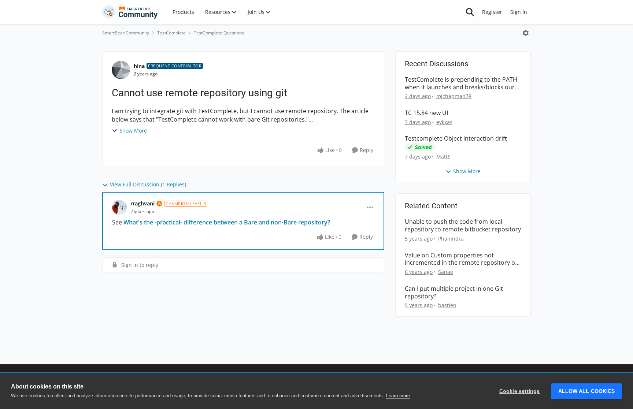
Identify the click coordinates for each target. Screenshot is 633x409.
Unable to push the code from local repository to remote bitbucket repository (463, 225)
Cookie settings (519, 391)
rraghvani (142, 203)
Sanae (445, 271)
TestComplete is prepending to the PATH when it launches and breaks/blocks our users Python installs (461, 83)
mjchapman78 (453, 96)
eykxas (444, 122)
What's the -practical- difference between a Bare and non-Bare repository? (226, 222)
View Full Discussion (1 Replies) (148, 184)
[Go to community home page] (130, 12)
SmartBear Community (125, 33)
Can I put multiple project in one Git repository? (454, 292)
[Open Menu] (526, 33)
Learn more (398, 395)
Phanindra (451, 238)
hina (139, 66)
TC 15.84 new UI (426, 113)
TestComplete (171, 33)
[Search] (470, 12)
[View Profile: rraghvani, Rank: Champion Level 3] (119, 207)
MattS (443, 156)
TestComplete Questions (219, 33)
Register (492, 11)
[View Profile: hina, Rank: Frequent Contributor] (121, 70)
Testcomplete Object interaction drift (456, 138)
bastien (447, 305)
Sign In (518, 11)
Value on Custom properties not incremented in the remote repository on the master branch (462, 259)
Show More (133, 130)
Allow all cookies (586, 391)
